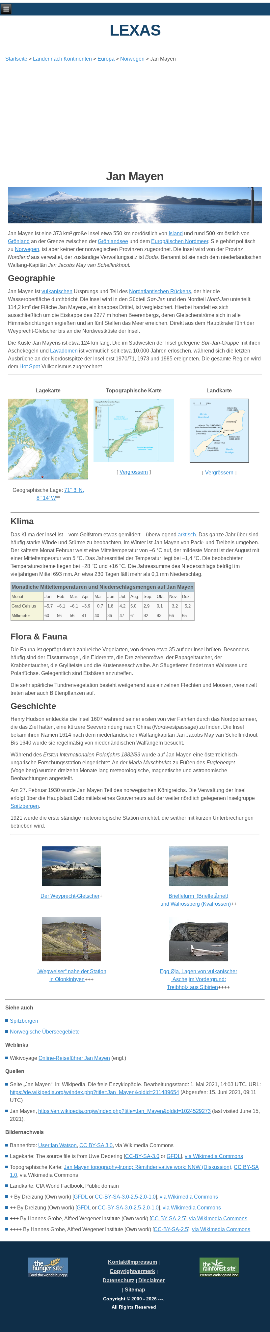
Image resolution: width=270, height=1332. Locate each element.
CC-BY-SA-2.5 (168, 1218)
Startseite (16, 59)
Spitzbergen (25, 806)
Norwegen (132, 59)
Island (176, 233)
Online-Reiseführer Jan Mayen (74, 1058)
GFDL (174, 1156)
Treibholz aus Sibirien (192, 987)
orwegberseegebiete (45, 1031)
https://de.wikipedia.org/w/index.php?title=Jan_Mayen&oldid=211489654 (94, 1092)
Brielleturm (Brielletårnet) (198, 896)
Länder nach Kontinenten (62, 59)
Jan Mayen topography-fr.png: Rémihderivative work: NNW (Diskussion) (147, 1167)
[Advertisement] (135, 113)
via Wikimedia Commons (214, 1156)
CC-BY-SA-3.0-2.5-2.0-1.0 (125, 1197)
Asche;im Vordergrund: (198, 979)
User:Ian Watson (57, 1145)
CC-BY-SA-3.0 (142, 1156)
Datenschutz (118, 1280)
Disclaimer (151, 1280)
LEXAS (135, 30)
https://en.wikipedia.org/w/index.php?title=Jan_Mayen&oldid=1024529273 (124, 1111)
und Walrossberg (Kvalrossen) (195, 904)
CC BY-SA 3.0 (96, 1145)
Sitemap (135, 1289)
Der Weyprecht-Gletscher (69, 896)
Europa (106, 59)
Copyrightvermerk (132, 1271)
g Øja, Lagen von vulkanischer (198, 971)
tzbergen (24, 1021)
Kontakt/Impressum (132, 1262)
